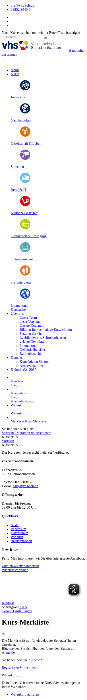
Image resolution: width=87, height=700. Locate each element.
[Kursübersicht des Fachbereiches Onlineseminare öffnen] (25, 252)
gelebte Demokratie (33, 341)
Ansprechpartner (31, 365)
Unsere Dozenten (32, 325)
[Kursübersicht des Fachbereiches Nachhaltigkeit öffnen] (25, 113)
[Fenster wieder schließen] (3, 634)
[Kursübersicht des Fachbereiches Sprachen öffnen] (25, 159)
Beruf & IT (19, 190)
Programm (21, 433)
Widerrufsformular (15, 570)
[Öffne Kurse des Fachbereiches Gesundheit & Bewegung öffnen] (25, 228)
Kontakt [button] (16, 357)
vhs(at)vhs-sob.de (25, 486)
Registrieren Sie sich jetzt (19, 668)
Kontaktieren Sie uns (34, 361)
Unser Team (28, 317)
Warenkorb (18, 405)
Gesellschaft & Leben (26, 143)
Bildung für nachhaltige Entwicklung (46, 329)
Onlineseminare (22, 259)
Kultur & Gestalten (24, 213)
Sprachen (17, 166)
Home (15, 70)
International (19, 305)
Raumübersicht (30, 353)
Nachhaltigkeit (21, 120)
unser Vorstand (30, 321)
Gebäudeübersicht (32, 349)
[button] (18, 309)
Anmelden (9, 652)
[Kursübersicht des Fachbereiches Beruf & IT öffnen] (25, 182)
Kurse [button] (15, 74)
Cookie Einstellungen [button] (17, 611)
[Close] (20, 676)
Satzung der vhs (31, 333)
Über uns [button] (17, 313)
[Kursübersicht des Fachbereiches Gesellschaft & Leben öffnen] (25, 136)
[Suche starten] (46, 38)
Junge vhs (18, 97)
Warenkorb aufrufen (25, 694)
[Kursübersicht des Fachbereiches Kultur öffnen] (25, 205)
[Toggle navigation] (3, 59)
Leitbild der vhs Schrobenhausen (43, 337)
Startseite (8, 433)
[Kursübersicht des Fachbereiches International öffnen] (25, 298)
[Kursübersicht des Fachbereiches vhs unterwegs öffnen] (25, 275)
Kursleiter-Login (22, 401)
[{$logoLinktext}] (35, 50)
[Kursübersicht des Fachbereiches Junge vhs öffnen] (25, 89)
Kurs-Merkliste (35, 421)
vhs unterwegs (21, 282)
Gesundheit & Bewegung (29, 236)
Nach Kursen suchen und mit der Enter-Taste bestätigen (41, 32)
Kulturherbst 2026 (23, 369)
